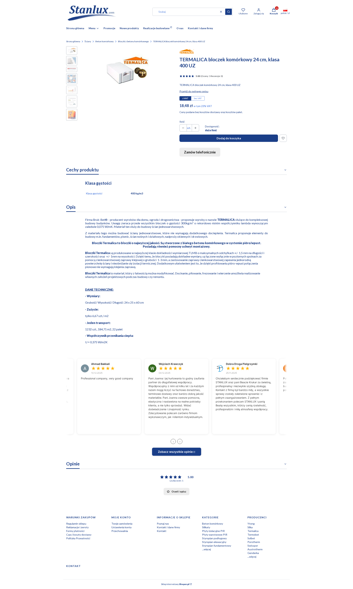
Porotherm (253, 541)
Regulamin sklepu (76, 523)
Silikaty (206, 527)
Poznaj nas (163, 523)
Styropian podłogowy (214, 538)
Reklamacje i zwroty (77, 527)
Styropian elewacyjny (214, 541)
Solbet (251, 538)
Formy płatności (75, 530)
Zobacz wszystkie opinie (175, 452)
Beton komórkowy (104, 41)
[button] (228, 12)
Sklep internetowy (175, 584)
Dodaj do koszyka (229, 138)
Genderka (253, 552)
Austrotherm (255, 549)
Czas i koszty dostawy (78, 534)
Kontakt (161, 530)
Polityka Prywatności (78, 538)
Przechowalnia (119, 530)
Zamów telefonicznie (200, 152)
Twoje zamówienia (121, 523)
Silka (250, 527)
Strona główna (73, 41)
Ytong (251, 523)
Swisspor (252, 545)
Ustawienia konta (121, 527)
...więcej (206, 549)
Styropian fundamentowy (216, 545)
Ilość (182, 121)
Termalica (252, 530)
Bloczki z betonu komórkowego (133, 41)
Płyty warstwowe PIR (214, 534)
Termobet (253, 534)
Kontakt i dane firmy (168, 527)
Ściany (88, 41)
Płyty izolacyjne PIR (213, 530)
